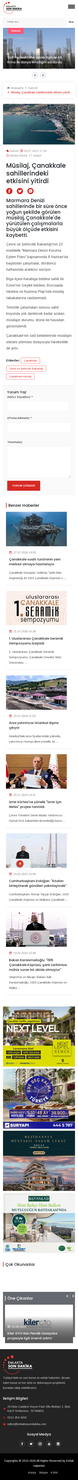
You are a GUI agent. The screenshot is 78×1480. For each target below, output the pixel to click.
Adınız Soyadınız (20, 397)
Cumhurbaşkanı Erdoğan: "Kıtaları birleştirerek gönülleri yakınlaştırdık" (38, 883)
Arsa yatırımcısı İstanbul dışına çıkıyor (34, 725)
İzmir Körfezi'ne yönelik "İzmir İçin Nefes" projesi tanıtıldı (35, 804)
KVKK (54, 1472)
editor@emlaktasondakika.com (26, 1424)
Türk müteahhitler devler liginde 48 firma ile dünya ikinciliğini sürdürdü (34, 59)
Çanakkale (30, 360)
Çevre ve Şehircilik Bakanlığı (26, 368)
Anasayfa (16, 88)
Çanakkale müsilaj (20, 376)
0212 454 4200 (17, 1417)
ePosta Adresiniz (19, 418)
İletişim (43, 1472)
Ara (71, 21)
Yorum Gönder (23, 485)
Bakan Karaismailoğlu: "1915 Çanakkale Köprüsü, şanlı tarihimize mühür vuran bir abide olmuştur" (38, 965)
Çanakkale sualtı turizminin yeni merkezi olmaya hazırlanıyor (34, 561)
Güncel (15, 30)
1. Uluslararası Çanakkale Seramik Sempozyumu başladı (36, 641)
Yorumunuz (14, 442)
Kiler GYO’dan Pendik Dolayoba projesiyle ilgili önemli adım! (29, 1336)
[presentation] (34, 75)
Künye (32, 1472)
